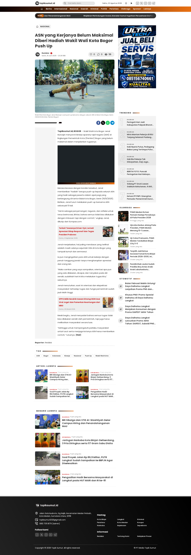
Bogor (46, 356)
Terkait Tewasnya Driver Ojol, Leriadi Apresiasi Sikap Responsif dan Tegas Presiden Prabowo (76, 231)
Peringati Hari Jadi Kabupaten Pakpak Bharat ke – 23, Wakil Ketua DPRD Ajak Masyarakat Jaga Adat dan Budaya (140, 123)
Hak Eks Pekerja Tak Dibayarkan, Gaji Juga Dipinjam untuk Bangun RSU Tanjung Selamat (140, 160)
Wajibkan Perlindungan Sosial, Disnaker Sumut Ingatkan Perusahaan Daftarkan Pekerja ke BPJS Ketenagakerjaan (130, 16)
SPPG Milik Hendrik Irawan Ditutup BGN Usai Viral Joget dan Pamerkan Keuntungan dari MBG (79, 302)
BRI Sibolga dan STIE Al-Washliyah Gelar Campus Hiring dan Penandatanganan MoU (61, 377)
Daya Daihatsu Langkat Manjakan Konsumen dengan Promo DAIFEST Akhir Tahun (140, 309)
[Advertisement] (45, 170)
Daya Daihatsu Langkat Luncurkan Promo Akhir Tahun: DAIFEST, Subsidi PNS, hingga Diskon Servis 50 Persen (140, 320)
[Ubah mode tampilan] (125, 3)
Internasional (60, 9)
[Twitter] (141, 3)
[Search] (65, 3)
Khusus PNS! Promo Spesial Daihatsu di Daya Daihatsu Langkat (139, 297)
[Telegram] (153, 3)
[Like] (91, 54)
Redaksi (45, 53)
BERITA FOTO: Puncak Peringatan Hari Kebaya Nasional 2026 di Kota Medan (138, 173)
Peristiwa (114, 9)
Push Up (88, 356)
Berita (49, 9)
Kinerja (67, 356)
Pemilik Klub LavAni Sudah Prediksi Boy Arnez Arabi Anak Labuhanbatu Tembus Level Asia (142, 268)
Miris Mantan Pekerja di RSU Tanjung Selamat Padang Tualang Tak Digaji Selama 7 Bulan (140, 136)
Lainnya (147, 9)
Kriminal (94, 9)
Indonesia (56, 356)
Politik (104, 9)
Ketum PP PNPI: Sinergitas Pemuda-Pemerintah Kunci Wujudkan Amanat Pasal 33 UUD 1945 (140, 197)
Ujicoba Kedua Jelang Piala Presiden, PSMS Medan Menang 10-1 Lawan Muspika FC (143, 229)
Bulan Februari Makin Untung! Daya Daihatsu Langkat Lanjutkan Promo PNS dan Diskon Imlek (140, 286)
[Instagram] (145, 3)
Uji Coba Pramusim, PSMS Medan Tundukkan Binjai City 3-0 (142, 241)
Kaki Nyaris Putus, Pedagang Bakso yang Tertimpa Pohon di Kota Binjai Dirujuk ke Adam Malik (140, 148)
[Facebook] (137, 3)
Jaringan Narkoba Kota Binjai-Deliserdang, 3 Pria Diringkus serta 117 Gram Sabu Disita (102, 377)
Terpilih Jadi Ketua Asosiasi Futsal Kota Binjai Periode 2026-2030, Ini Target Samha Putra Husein (142, 256)
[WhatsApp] (108, 123)
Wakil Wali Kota (102, 356)
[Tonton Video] (131, 3)
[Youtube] (149, 3)
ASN (38, 356)
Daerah (84, 9)
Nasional (74, 9)
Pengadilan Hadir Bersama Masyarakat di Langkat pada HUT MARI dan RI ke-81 (102, 394)
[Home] (41, 9)
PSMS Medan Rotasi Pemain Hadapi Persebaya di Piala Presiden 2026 (142, 215)
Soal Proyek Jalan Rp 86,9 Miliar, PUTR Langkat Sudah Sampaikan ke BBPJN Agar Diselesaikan (61, 394)
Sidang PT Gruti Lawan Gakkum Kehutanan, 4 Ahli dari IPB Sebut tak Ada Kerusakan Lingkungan (139, 185)
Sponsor (137, 9)
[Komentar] (98, 54)
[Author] (37, 54)
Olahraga (125, 9)
